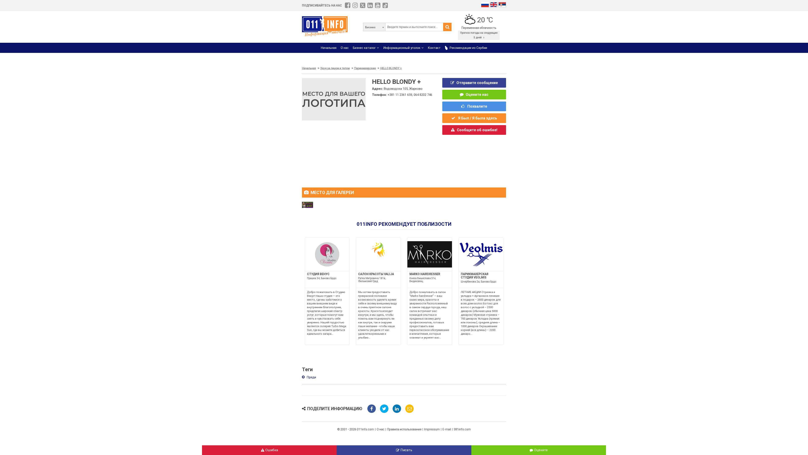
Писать (406, 450)
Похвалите (476, 106)
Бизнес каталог (364, 48)
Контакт (434, 48)
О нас (345, 48)
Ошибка (271, 450)
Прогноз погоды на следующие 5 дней (478, 35)
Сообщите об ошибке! (477, 130)
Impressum (432, 429)
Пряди (311, 377)
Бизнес (370, 27)
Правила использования (404, 429)
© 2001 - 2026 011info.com (355, 429)
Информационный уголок (401, 48)
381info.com (462, 429)
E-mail (447, 429)
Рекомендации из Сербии (468, 48)
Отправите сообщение (477, 82)
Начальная (328, 48)
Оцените (541, 450)
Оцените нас (477, 94)
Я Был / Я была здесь (477, 118)
